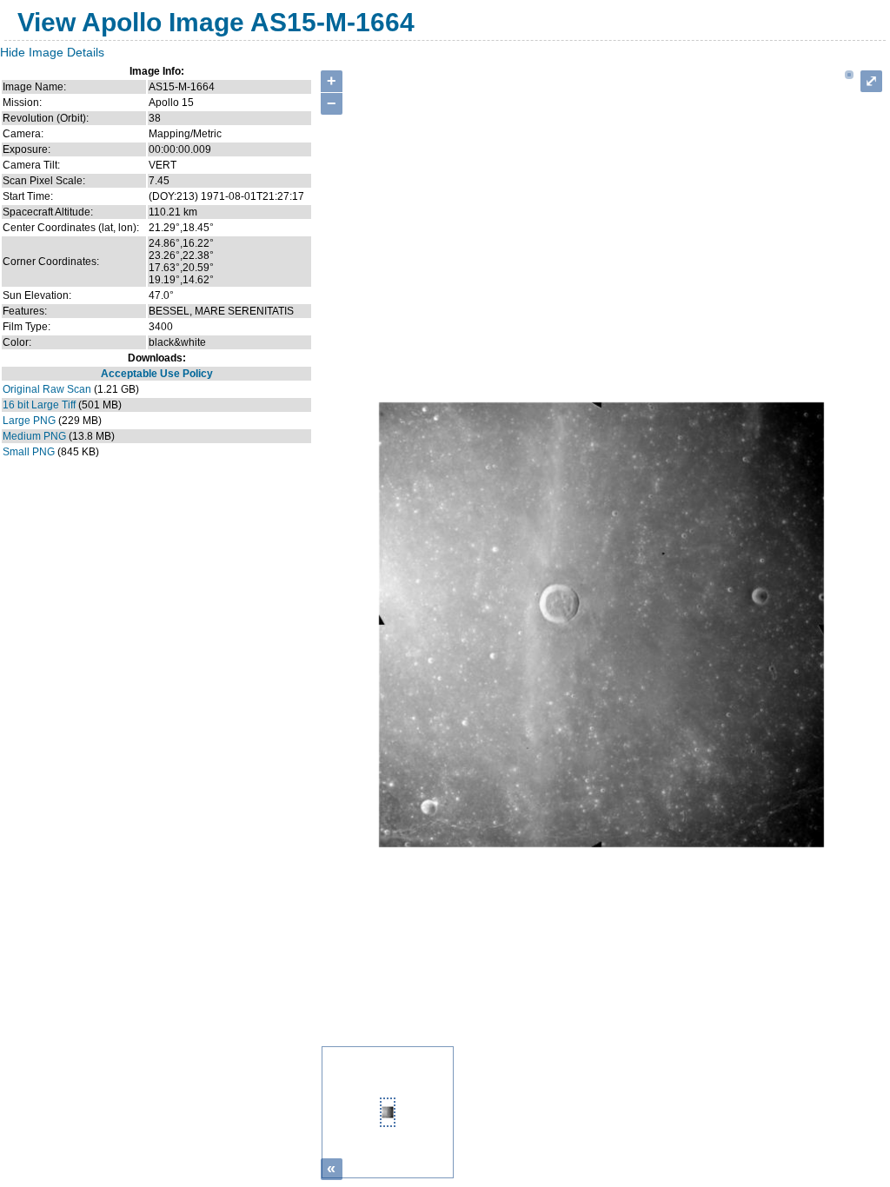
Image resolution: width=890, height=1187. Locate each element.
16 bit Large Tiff (39, 405)
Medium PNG (34, 436)
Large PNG (29, 420)
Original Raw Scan (47, 389)
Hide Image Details (52, 52)
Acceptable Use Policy (157, 374)
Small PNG (29, 452)
